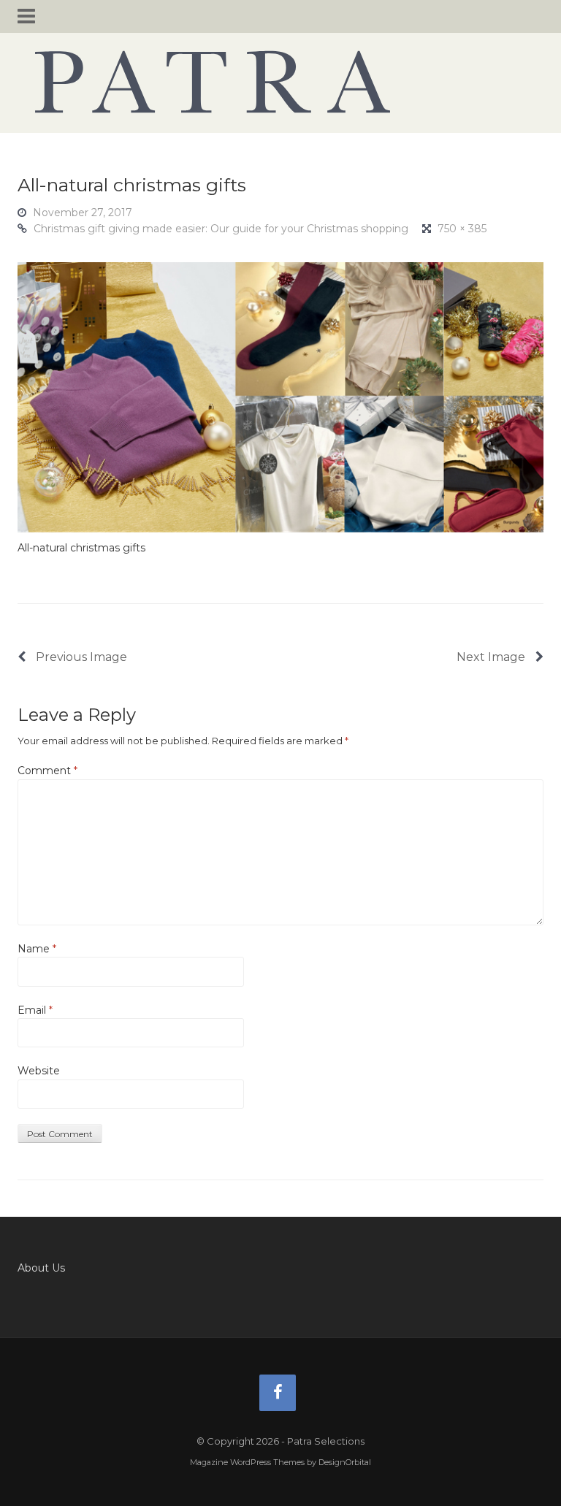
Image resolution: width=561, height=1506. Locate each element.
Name (37, 948)
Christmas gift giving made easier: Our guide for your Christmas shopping (221, 228)
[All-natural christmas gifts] (280, 396)
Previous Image (80, 657)
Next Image (492, 657)
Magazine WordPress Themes (247, 1462)
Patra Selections (280, 82)
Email (35, 1010)
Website (39, 1070)
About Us (41, 1267)
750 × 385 (462, 228)
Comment (47, 770)
